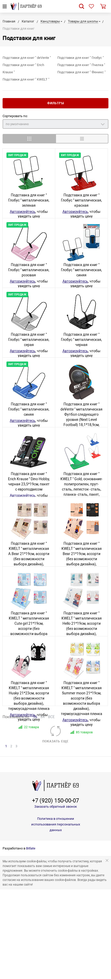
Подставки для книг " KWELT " (26, 79)
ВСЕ (51, 717)
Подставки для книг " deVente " (27, 58)
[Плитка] (29, 138)
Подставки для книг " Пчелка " (81, 65)
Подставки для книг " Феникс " (81, 72)
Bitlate (30, 848)
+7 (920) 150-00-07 (55, 801)
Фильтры (55, 103)
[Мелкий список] (82, 138)
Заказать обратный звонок (55, 806)
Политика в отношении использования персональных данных (55, 824)
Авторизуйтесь (22, 212)
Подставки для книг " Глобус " (80, 58)
